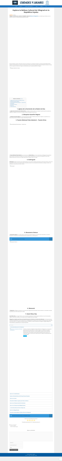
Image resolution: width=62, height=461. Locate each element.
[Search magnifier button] (51, 325)
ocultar (21, 98)
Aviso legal (32, 455)
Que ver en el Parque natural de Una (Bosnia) (17, 403)
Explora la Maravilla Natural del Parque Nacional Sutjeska (20, 396)
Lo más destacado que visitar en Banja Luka (17, 407)
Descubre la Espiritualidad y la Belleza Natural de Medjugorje (20, 412)
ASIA (36, 6)
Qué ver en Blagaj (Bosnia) (14, 410)
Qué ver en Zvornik (13, 398)
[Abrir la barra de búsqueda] (46, 6)
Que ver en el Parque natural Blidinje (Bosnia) (17, 405)
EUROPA (20, 6)
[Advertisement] (31, 25)
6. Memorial (12, 105)
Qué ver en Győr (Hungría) (14, 426)
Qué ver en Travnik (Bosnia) (14, 393)
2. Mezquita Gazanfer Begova (14, 101)
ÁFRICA (41, 6)
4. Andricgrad (12, 103)
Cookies (29, 455)
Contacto (26, 455)
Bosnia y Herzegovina (34, 16)
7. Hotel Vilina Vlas (13, 106)
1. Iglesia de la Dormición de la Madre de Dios (17, 100)
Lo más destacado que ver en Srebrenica (17, 327)
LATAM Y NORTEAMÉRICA (29, 6)
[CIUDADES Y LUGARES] (31, 2)
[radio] (27, 420)
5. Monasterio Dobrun (13, 104)
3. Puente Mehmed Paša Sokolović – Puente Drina (18, 102)
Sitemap (36, 455)
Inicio (16, 6)
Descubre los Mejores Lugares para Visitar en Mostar (19, 400)
